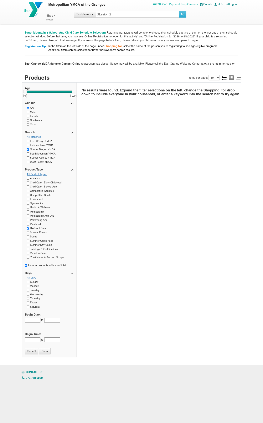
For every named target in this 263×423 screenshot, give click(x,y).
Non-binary (35, 120)
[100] (73, 91)
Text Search (84, 14)
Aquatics (34, 178)
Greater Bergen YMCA (42, 149)
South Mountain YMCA (42, 153)
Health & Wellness (40, 207)
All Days (31, 277)
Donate (207, 4)
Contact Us (34, 372)
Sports (33, 236)
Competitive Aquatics (41, 191)
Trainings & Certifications (43, 249)
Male (32, 112)
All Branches (34, 136)
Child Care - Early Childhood (45, 182)
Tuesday (34, 290)
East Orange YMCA (40, 141)
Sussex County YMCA (42, 157)
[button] (51, 17)
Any (31, 108)
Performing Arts (38, 220)
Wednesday (36, 294)
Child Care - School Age (43, 186)
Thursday (34, 298)
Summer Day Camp (40, 245)
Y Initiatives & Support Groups (46, 257)
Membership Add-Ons (41, 215)
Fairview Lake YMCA (41, 145)
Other (32, 124)
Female (33, 116)
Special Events (38, 232)
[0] (25, 91)
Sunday (34, 282)
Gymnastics (36, 203)
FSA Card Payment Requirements (177, 4)
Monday (34, 286)
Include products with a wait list (46, 265)
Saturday (34, 306)
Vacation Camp (38, 253)
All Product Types (37, 174)
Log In (233, 4)
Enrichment (36, 199)
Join (221, 4)
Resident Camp (38, 228)
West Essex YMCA (40, 162)
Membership (36, 211)
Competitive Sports (40, 195)
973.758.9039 (34, 378)
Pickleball (35, 224)
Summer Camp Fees (41, 240)
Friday (33, 302)
